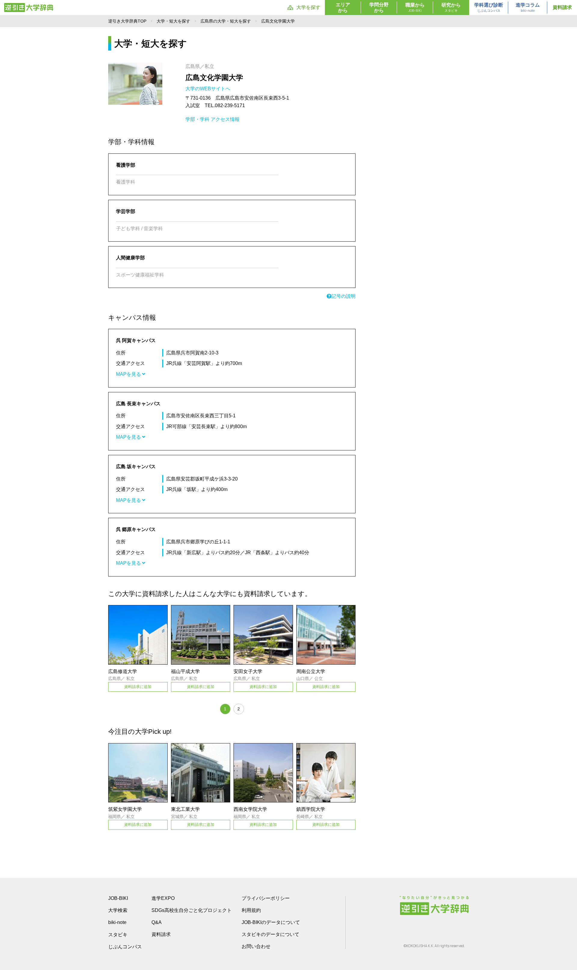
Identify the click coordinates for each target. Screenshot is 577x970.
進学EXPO (163, 898)
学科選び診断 (488, 7)
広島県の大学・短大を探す (225, 21)
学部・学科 (197, 119)
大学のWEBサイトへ (208, 88)
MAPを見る (129, 374)
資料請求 (562, 7)
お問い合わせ (256, 946)
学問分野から (379, 7)
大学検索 (117, 910)
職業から (415, 7)
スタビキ (117, 934)
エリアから (343, 7)
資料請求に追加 (137, 686)
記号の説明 (343, 296)
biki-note (117, 922)
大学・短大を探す (173, 21)
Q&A (156, 922)
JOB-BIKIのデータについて (271, 922)
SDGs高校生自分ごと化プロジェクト (191, 910)
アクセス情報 (225, 119)
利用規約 (251, 910)
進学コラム (528, 7)
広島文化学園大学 (214, 77)
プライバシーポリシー (266, 898)
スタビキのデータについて (270, 934)
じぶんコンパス (125, 946)
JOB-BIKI (118, 898)
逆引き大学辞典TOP (127, 21)
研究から (451, 7)
